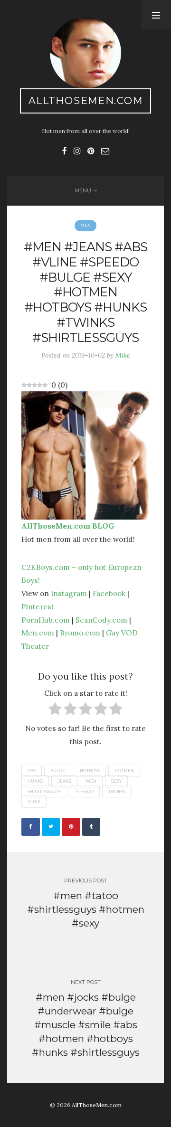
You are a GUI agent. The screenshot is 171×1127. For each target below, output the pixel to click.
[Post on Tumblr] (91, 827)
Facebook (109, 593)
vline (34, 801)
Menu (83, 190)
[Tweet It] (51, 827)
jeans (64, 781)
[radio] (55, 711)
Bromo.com (80, 632)
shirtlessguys (44, 791)
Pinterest (37, 606)
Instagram (69, 593)
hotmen (124, 770)
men (91, 781)
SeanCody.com (101, 620)
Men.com (37, 632)
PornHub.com (45, 620)
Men (85, 225)
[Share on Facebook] (30, 827)
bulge (57, 770)
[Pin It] (71, 827)
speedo (85, 791)
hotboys (90, 770)
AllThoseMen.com (85, 100)
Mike (122, 355)
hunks (35, 781)
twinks (116, 791)
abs (32, 770)
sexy (116, 781)
